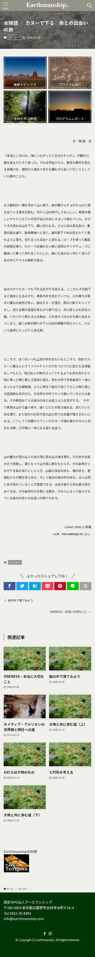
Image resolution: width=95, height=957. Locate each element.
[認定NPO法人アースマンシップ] (47, 5)
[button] (89, 5)
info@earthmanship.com (24, 918)
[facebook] (45, 934)
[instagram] (50, 934)
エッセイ (14, 37)
